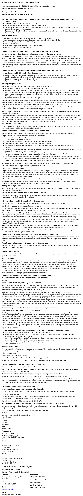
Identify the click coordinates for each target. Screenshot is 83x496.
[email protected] (7, 489)
